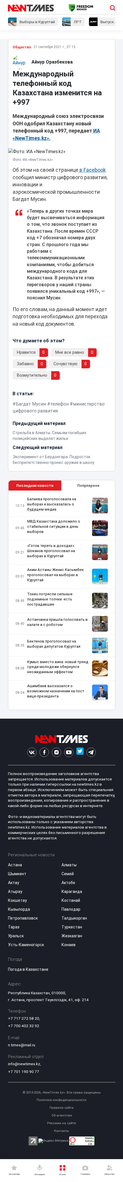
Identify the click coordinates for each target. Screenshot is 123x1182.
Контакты (61, 1131)
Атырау (15, 891)
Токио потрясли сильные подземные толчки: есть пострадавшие (50, 599)
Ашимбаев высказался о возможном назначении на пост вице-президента (55, 691)
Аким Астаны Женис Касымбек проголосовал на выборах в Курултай (55, 575)
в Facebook (92, 170)
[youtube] (69, 752)
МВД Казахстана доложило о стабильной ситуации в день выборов (53, 526)
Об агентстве (61, 1115)
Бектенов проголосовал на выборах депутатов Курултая (53, 644)
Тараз (13, 927)
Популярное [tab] (88, 485)
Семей (67, 873)
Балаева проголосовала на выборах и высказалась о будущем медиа (51, 504)
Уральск (16, 936)
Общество (22, 47)
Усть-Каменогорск (26, 944)
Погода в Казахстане (28, 969)
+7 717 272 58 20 (23, 1018)
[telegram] (91, 752)
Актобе (68, 882)
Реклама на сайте (61, 1123)
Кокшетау (17, 900)
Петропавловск (23, 918)
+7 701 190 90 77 (23, 1071)
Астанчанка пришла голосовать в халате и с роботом (57, 622)
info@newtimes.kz (24, 1064)
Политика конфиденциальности (61, 1100)
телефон (59, 404)
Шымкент (17, 873)
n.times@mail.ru (21, 1045)
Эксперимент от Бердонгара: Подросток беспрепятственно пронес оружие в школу (53, 459)
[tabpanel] (61, 600)
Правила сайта (61, 1108)
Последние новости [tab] (34, 485)
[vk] (32, 752)
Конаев (68, 944)
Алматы (69, 865)
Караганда (71, 891)
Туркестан (71, 927)
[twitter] (80, 752)
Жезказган (71, 936)
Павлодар (70, 909)
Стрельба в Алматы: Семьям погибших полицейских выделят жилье (49, 435)
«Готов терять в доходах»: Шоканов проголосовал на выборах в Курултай (51, 550)
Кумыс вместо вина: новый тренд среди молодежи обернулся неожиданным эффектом (57, 667)
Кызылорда (19, 909)
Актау (13, 882)
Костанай (70, 900)
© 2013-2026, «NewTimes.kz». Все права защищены (62, 1092)
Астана (15, 865)
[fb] (44, 752)
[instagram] (56, 752)
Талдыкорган (74, 918)
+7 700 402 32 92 (23, 1025)
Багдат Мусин (31, 404)
